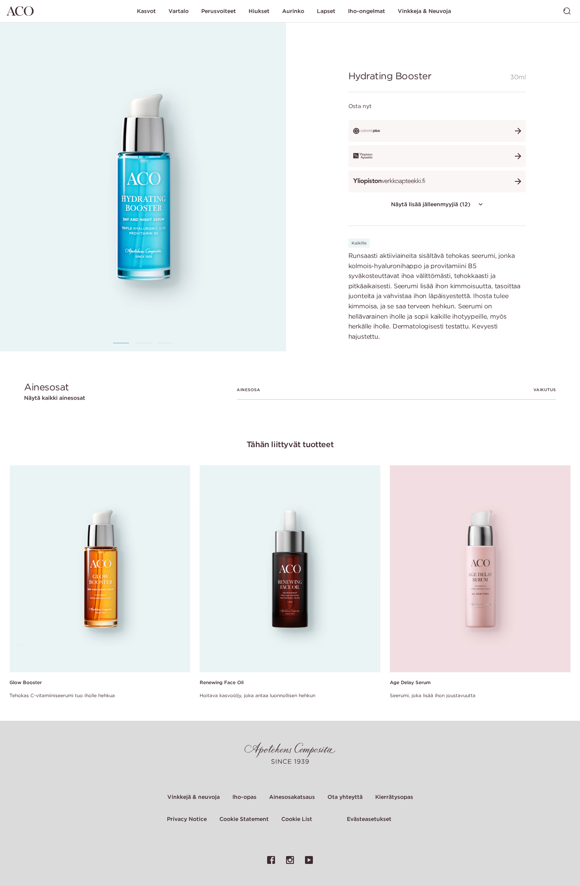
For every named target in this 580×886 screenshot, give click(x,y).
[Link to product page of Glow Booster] (99, 569)
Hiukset (259, 11)
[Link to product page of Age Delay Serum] (480, 569)
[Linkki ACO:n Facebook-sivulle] (271, 860)
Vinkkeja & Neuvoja (424, 11)
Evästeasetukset (369, 819)
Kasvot (146, 11)
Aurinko (293, 11)
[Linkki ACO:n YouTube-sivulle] (309, 860)
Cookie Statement (244, 819)
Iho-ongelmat (366, 11)
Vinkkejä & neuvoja (193, 796)
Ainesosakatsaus (292, 796)
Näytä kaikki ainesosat (54, 397)
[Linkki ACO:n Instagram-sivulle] (290, 860)
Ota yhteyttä (345, 796)
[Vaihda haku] (567, 11)
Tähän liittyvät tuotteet (290, 444)
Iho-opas (244, 796)
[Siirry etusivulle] (20, 11)
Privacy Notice (187, 819)
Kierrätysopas (394, 796)
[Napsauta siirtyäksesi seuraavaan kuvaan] (261, 186)
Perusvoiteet (218, 11)
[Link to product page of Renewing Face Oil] (290, 569)
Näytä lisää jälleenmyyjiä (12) (430, 204)
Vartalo (178, 11)
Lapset (326, 11)
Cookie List (296, 819)
